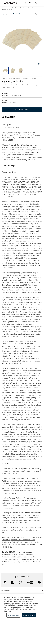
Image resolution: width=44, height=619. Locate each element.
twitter (4, 582)
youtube (30, 582)
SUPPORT (5, 590)
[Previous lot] (3, 13)
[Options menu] (41, 14)
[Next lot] (19, 13)
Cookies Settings (13, 615)
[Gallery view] (39, 64)
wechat (39, 582)
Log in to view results (22, 109)
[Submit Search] (25, 3)
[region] (22, 606)
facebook (12, 582)
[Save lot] (36, 14)
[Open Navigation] (41, 3)
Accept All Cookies (29, 615)
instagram (20, 582)
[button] (22, 39)
